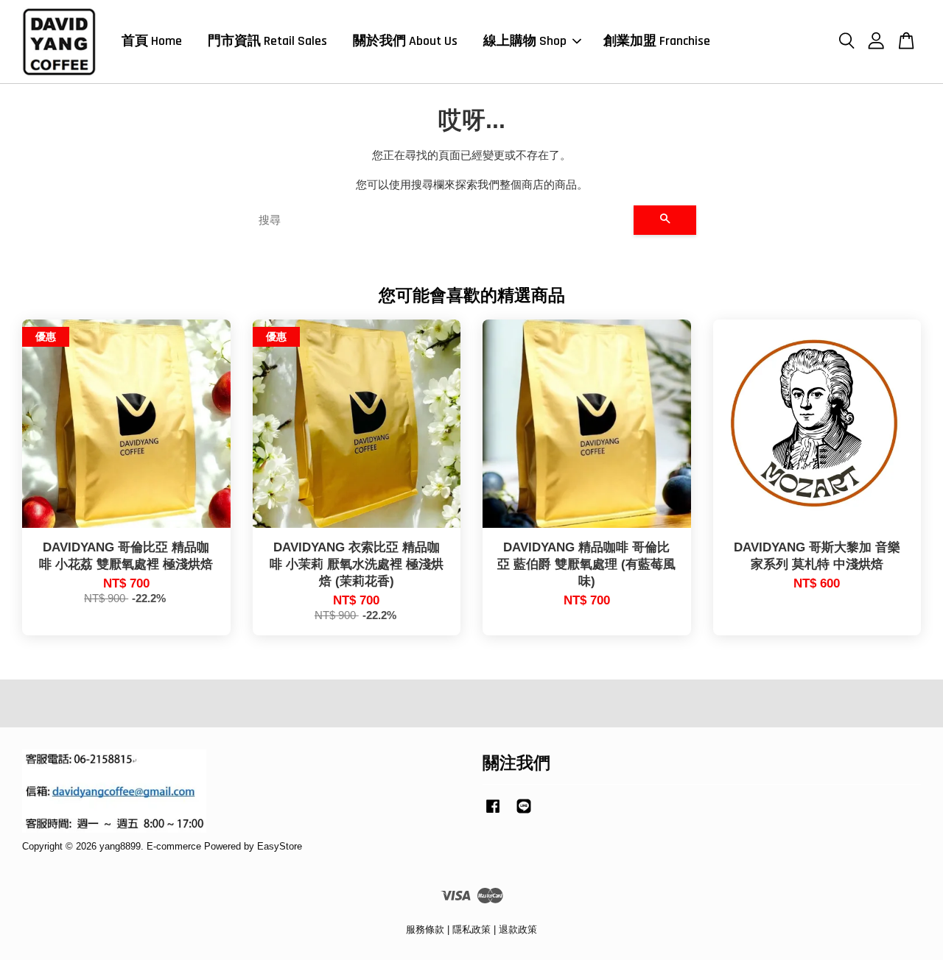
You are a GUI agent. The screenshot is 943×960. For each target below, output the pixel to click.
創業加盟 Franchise (656, 40)
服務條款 (425, 929)
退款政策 (518, 929)
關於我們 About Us (405, 40)
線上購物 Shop (525, 40)
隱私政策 (471, 929)
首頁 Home (152, 40)
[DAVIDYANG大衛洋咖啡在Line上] (523, 813)
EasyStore (279, 846)
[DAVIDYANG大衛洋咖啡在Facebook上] (493, 813)
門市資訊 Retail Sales (267, 40)
